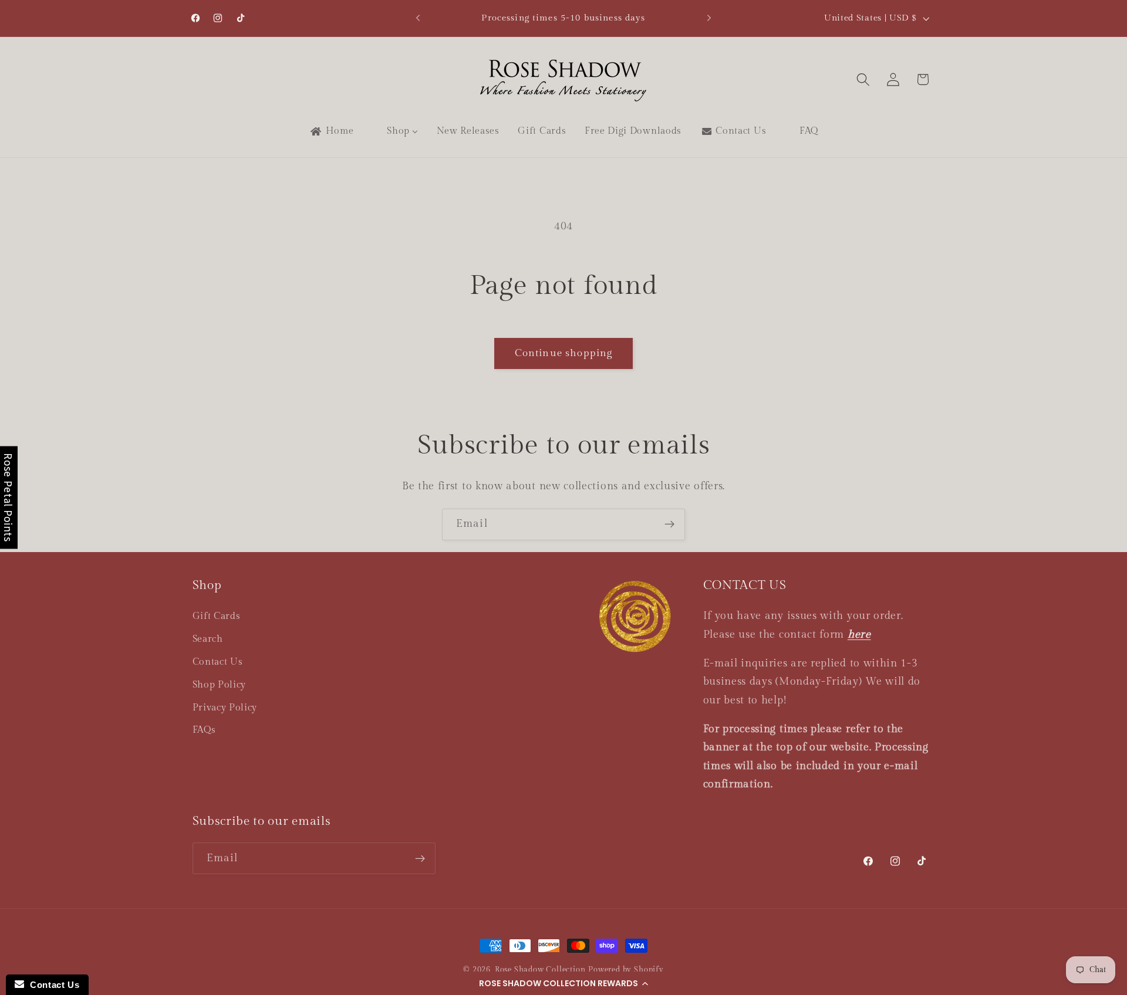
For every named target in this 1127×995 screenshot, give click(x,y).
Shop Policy (220, 685)
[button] (563, 983)
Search (208, 639)
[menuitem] (331, 131)
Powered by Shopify (626, 970)
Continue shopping (564, 353)
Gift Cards (217, 616)
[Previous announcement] (418, 18)
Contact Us (218, 662)
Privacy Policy (225, 707)
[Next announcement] (709, 18)
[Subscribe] (669, 524)
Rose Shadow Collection (540, 970)
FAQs (204, 730)
